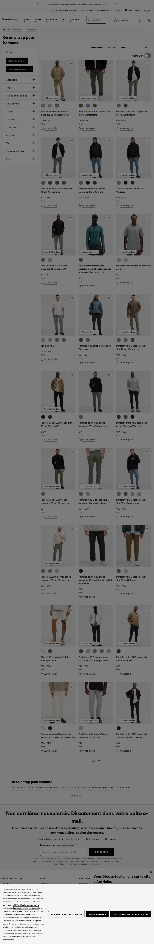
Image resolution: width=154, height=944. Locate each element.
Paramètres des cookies (66, 914)
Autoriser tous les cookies (130, 914)
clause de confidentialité (12, 911)
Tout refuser (97, 914)
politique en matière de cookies (26, 908)
